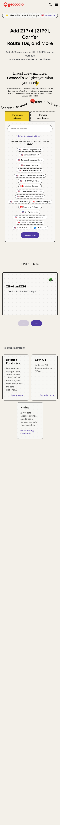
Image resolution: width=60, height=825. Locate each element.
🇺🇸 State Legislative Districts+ (30, 196)
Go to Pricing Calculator (27, 432)
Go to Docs (45, 395)
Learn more (17, 395)
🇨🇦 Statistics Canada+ (29, 186)
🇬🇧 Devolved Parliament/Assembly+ (30, 217)
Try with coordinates (42, 116)
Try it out (48, 15)
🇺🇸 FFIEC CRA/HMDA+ (30, 181)
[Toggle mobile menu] (56, 4)
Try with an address (17, 116)
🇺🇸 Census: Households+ (30, 170)
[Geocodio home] (18, 4)
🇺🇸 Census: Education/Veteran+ (30, 175)
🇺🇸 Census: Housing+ (30, 165)
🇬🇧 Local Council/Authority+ (30, 222)
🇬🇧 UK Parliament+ (30, 212)
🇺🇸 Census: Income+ (30, 155)
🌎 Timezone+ (40, 228)
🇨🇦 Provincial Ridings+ (30, 207)
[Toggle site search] (50, 4)
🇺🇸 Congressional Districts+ (30, 191)
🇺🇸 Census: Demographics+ (30, 160)
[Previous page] (23, 323)
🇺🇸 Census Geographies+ (30, 149)
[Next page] (36, 323)
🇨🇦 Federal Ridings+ (41, 201)
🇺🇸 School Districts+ (19, 201)
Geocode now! (30, 235)
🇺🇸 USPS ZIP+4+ (21, 228)
